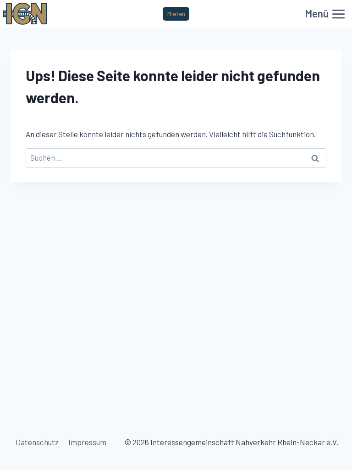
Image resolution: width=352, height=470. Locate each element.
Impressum (87, 442)
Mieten (176, 13)
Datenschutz (37, 442)
